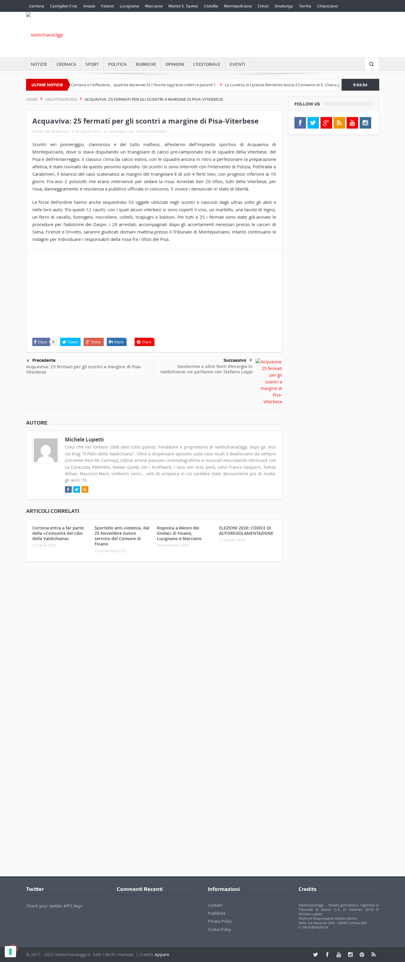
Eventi (237, 64)
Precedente (43, 360)
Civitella (211, 6)
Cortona (36, 6)
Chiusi (263, 6)
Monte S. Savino (183, 6)
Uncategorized (121, 131)
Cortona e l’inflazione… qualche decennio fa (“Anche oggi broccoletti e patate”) (130, 84)
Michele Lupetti (84, 439)
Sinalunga (284, 6)
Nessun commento (151, 131)
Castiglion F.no (63, 6)
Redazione (60, 131)
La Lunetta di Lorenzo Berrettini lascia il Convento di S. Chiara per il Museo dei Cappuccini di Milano (301, 84)
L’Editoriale (207, 64)
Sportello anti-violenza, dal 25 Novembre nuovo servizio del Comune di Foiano (122, 536)
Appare (162, 954)
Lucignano (129, 6)
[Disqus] (154, 645)
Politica (117, 64)
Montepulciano (238, 6)
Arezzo (89, 6)
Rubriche (146, 64)
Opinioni (174, 64)
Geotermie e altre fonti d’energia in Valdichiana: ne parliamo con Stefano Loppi (206, 369)
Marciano (153, 6)
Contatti (215, 905)
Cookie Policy (219, 929)
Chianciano (327, 6)
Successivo (235, 360)
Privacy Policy (220, 921)
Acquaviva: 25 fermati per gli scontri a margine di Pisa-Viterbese (84, 369)
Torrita (305, 6)
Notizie (39, 64)
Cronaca (66, 64)
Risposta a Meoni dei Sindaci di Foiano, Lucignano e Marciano (179, 533)
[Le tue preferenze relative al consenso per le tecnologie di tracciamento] (10, 951)
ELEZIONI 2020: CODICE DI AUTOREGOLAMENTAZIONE (246, 530)
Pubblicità (216, 913)
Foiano (107, 6)
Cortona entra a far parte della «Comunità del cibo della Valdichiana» (58, 533)
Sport (92, 64)
